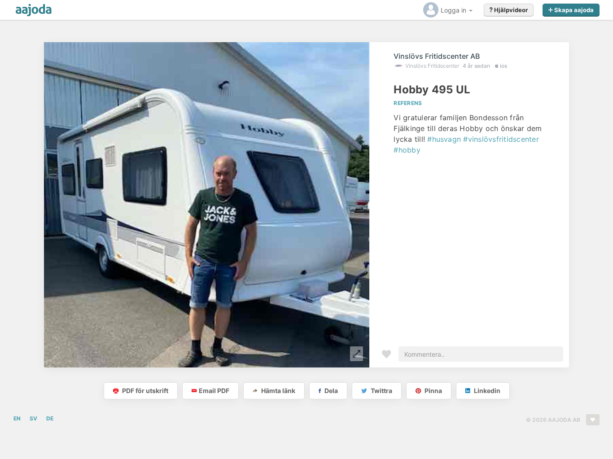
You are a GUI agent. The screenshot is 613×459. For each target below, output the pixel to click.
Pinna (432, 390)
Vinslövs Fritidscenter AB (437, 56)
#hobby (407, 149)
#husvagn (444, 139)
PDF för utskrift (144, 390)
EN (17, 418)
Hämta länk (277, 390)
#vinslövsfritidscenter (501, 139)
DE (49, 418)
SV (33, 418)
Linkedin (486, 390)
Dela (330, 390)
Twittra (380, 390)
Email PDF (214, 390)
